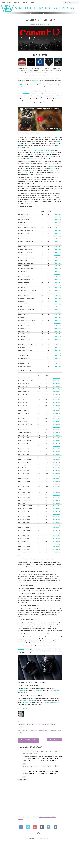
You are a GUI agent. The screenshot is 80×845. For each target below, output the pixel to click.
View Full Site (38, 842)
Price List (46, 730)
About (9, 2)
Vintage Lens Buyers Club (28, 700)
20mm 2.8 (24, 170)
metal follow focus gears (41, 651)
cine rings (31, 651)
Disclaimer (17, 2)
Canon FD (34, 80)
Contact (32, 2)
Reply (24, 763)
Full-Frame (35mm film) (37, 730)
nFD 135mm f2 (30, 158)
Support (24, 2)
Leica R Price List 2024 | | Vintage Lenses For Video (40, 751)
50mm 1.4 (59, 141)
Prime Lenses (53, 730)
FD (29, 730)
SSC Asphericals (52, 168)
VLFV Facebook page (39, 150)
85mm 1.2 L (30, 97)
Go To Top (38, 833)
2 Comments (46, 24)
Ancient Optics (25, 702)
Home (3, 2)
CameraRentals (21, 690)
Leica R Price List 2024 (54, 739)
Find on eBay (57, 214)
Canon (26, 730)
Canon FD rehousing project (53, 702)
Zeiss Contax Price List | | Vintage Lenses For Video (40, 766)
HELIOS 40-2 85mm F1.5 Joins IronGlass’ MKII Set (27, 740)
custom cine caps (22, 651)
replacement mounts (55, 651)
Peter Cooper (26, 708)
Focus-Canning (39, 690)
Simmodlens (21, 649)
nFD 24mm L (26, 93)
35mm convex (31, 170)
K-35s (21, 84)
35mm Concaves (49, 156)
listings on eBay (50, 150)
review (19, 143)
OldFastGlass (56, 690)
